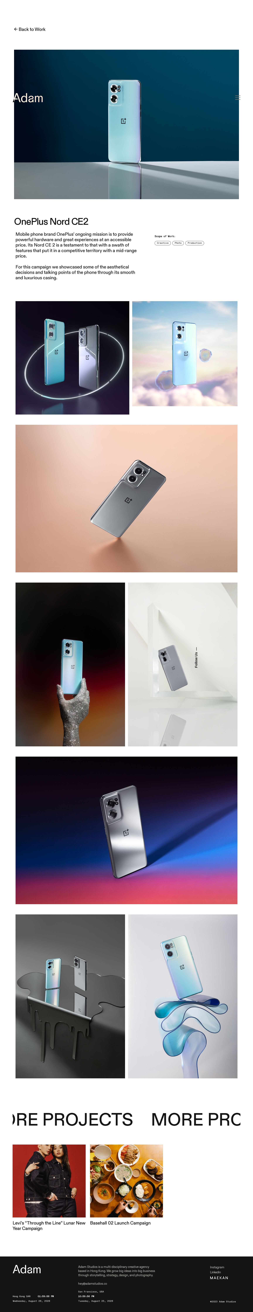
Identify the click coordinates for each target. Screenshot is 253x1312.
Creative (163, 243)
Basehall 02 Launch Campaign (120, 1223)
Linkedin (215, 1272)
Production (195, 243)
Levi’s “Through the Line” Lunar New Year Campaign (49, 1225)
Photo (178, 243)
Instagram (217, 1267)
